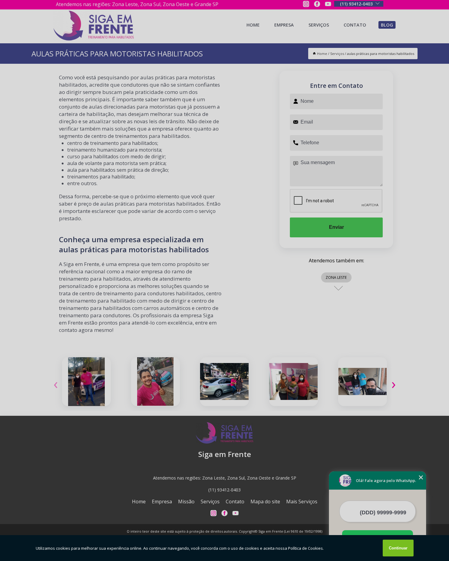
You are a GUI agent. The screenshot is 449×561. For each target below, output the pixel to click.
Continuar (398, 548)
